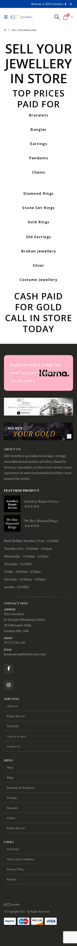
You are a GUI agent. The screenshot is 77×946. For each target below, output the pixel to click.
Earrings (12, 798)
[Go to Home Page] (5, 30)
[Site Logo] (21, 17)
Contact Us (14, 746)
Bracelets (12, 808)
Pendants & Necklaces (21, 787)
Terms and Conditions (20, 859)
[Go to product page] (12, 504)
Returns (11, 879)
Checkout (13, 849)
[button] (7, 17)
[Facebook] (65, 4)
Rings (10, 777)
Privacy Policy (16, 869)
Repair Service (16, 716)
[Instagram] (71, 4)
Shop (10, 767)
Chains (11, 818)
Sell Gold (12, 726)
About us (12, 706)
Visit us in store (16, 736)
